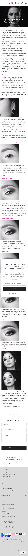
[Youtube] (15, 293)
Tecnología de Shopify (14, 550)
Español (17, 546)
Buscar (3, 481)
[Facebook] (10, 293)
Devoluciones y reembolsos (8, 474)
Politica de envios (5, 476)
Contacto (3, 478)
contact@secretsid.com (7, 504)
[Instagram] (13, 293)
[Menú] (2, 3)
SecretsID (7, 550)
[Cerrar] (26, 260)
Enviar (14, 288)
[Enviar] (26, 495)
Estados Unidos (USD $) (6, 546)
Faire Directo (4, 483)
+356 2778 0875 (10, 508)
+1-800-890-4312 (10, 507)
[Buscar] (22, 3)
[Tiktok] (18, 293)
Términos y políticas (6, 472)
